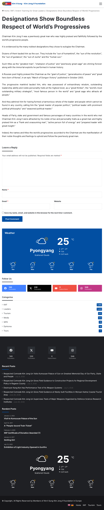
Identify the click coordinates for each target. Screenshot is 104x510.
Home (6, 11)
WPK (6, 322)
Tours (6, 331)
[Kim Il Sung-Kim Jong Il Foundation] (23, 3)
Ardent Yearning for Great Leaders (30, 11)
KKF (12, 11)
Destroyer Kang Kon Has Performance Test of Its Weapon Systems (33, 388)
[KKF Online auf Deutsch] (72, 505)
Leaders (7, 309)
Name (5, 190)
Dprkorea (8, 326)
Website (57, 201)
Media (6, 318)
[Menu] (100, 5)
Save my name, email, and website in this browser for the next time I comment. (38, 213)
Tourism (7, 313)
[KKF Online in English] (69, 505)
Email (5, 201)
